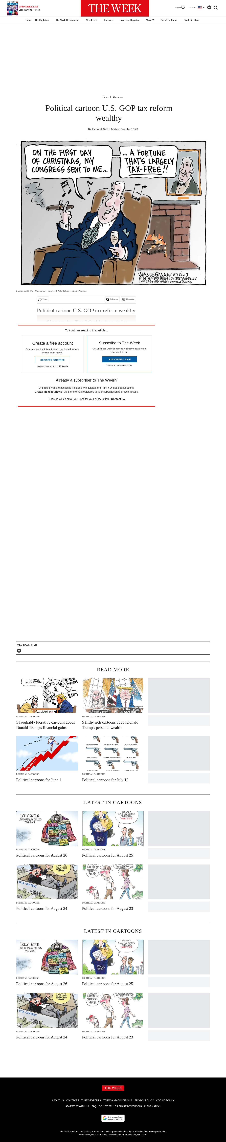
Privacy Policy (144, 1100)
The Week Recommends (67, 20)
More (149, 20)
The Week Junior (168, 20)
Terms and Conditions (117, 1100)
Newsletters (91, 20)
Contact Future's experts (83, 1100)
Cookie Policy (165, 1100)
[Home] (28, 20)
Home (105, 97)
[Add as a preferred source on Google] (113, 1118)
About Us (58, 1100)
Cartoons (108, 20)
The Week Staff (100, 129)
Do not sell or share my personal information (129, 1106)
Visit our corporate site (154, 1132)
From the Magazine (129, 20)
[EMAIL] (20, 650)
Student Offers (191, 20)
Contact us (118, 399)
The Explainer (42, 20)
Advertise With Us (77, 1106)
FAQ (93, 1106)
